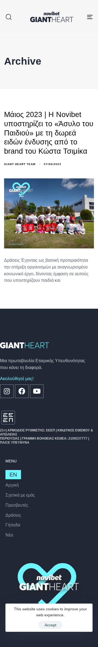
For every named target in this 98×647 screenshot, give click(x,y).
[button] (8, 17)
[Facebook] (22, 391)
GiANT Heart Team (19, 164)
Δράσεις (13, 515)
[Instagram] (7, 391)
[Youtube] (37, 391)
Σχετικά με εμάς (20, 495)
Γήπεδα (12, 525)
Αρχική (12, 485)
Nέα (9, 535)
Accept (50, 625)
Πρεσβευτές (16, 505)
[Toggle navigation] (78, 17)
